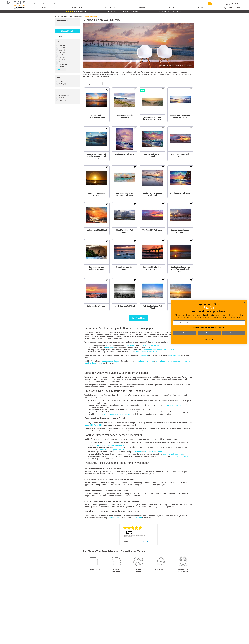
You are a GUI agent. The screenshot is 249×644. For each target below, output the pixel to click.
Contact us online (114, 518)
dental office (129, 346)
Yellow (62, 59)
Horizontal (64, 95)
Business (209, 333)
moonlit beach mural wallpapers (167, 361)
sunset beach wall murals (144, 361)
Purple (62, 66)
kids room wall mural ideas (173, 454)
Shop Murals (64, 16)
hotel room (109, 348)
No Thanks (209, 339)
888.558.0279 (235, 8)
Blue (62, 45)
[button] (67, 42)
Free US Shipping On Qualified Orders (170, 11)
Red (61, 55)
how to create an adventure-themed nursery (111, 445)
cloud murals (137, 452)
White (62, 48)
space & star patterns (153, 452)
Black (62, 52)
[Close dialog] (244, 302)
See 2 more (61, 69)
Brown (62, 57)
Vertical (62, 98)
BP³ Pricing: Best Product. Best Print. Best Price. (124, 11)
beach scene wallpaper (111, 361)
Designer (233, 333)
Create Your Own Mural (183, 456)
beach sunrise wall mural (149, 346)
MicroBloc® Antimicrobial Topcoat (117, 414)
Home (57, 16)
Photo (62, 84)
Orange (63, 64)
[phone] (226, 7)
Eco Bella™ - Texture (173, 405)
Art (61, 81)
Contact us (144, 355)
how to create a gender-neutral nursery (115, 450)
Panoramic (63, 100)
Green (62, 50)
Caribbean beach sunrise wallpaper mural (159, 350)
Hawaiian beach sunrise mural (145, 352)
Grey (61, 62)
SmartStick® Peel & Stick (93, 425)
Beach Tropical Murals (76, 16)
